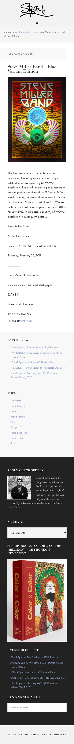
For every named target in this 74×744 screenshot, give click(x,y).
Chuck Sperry (37, 9)
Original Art (17, 427)
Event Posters (18, 406)
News (13, 422)
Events (14, 411)
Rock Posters (17, 438)
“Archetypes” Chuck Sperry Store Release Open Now (38, 368)
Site (13, 443)
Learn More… (14, 507)
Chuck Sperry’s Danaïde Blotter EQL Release (34, 348)
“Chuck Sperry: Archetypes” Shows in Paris (33, 362)
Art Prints (26, 321)
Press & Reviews (19, 433)
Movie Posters (18, 417)
